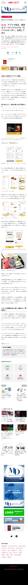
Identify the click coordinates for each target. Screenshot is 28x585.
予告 (8, 554)
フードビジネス (11, 548)
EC (10, 552)
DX (9, 550)
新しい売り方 (22, 546)
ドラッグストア (20, 548)
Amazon (4, 557)
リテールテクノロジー (13, 546)
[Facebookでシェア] (8, 53)
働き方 (9, 557)
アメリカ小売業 (18, 554)
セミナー (4, 548)
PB (11, 554)
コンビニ (4, 550)
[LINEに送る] (16, 53)
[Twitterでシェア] (13, 53)
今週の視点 (5, 546)
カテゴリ (15, 552)
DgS (20, 552)
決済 (20, 550)
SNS (3, 554)
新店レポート (14, 550)
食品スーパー (5, 552)
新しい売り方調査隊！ (6, 16)
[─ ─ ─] (25, 2)
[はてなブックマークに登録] (20, 53)
